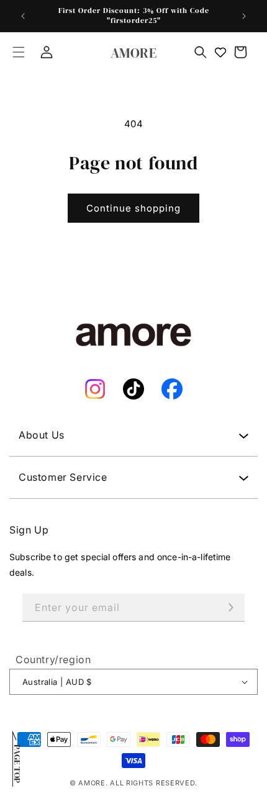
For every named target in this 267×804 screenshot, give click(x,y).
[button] (18, 52)
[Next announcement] (244, 16)
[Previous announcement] (23, 16)
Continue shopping (133, 208)
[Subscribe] (231, 607)
